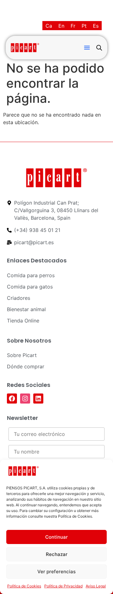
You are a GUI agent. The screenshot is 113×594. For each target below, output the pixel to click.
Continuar (56, 537)
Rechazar (56, 554)
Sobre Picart (22, 355)
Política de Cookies (24, 586)
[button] (87, 47)
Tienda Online (23, 320)
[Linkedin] (38, 398)
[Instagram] (25, 398)
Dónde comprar (25, 366)
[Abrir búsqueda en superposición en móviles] (99, 47)
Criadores (18, 298)
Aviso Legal (96, 586)
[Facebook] (12, 398)
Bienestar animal (26, 309)
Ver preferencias (56, 572)
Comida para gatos (30, 286)
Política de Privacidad (63, 586)
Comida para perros (31, 275)
